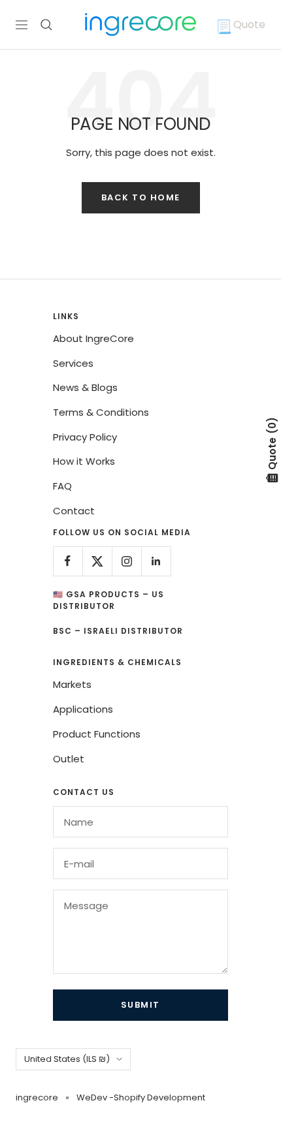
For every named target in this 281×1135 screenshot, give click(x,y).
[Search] (46, 25)
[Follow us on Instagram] (126, 561)
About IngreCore (93, 338)
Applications (83, 709)
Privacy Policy (85, 437)
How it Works (84, 461)
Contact (74, 511)
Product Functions (96, 734)
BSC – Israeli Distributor (118, 630)
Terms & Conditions (101, 412)
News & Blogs (85, 387)
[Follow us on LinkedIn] (156, 561)
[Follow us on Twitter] (97, 561)
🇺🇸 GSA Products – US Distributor (108, 600)
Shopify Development (159, 1097)
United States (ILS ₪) (67, 1059)
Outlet (68, 759)
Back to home (140, 197)
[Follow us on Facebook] (67, 561)
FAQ (62, 486)
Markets (72, 684)
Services (73, 363)
